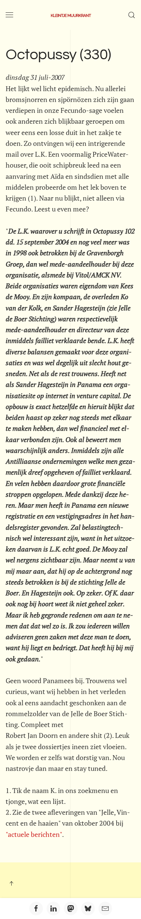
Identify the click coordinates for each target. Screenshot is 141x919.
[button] (9, 15)
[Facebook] (36, 908)
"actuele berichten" (34, 834)
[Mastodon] (70, 908)
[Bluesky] (88, 908)
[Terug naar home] (70, 15)
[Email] (105, 908)
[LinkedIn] (53, 908)
